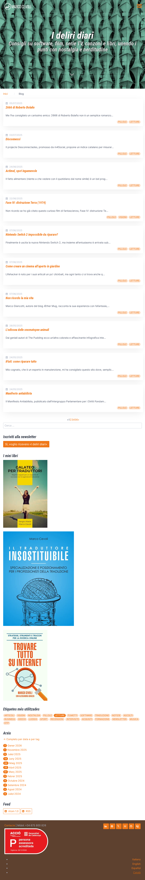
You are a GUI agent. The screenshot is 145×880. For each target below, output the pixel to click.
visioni (123, 217)
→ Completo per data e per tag (21, 739)
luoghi (33, 719)
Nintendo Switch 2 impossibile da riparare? (32, 234)
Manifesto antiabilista (19, 393)
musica (134, 719)
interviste (73, 719)
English (136, 863)
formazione (102, 719)
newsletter (119, 719)
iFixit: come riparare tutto (21, 361)
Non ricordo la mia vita (19, 298)
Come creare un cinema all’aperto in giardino (33, 266)
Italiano (136, 859)
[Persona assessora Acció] (26, 841)
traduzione (102, 715)
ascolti (128, 715)
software (86, 715)
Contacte (9, 825)
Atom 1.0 (13, 811)
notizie (116, 715)
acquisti (87, 719)
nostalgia (34, 715)
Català (137, 872)
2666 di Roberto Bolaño (20, 107)
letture (134, 121)
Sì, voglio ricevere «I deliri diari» (26, 444)
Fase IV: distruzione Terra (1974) (26, 202)
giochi (22, 719)
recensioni (57, 719)
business (9, 719)
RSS (28, 811)
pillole (122, 121)
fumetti (72, 715)
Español (136, 868)
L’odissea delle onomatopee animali (27, 330)
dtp (6, 723)
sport (43, 719)
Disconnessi (13, 139)
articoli (9, 715)
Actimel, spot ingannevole (21, 171)
